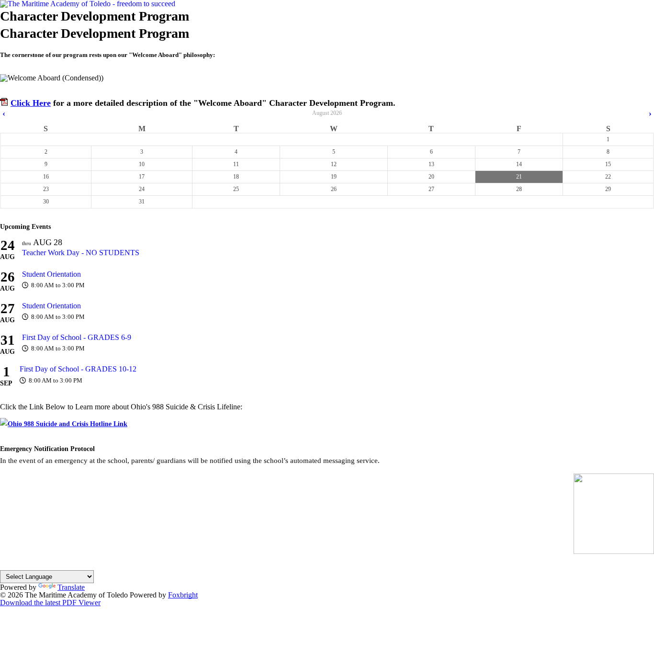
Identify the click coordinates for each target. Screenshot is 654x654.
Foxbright (183, 595)
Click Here (31, 103)
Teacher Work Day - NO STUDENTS (80, 252)
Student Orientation (51, 274)
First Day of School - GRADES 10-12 (78, 369)
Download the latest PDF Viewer (50, 602)
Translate (71, 587)
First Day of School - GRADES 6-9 (76, 337)
